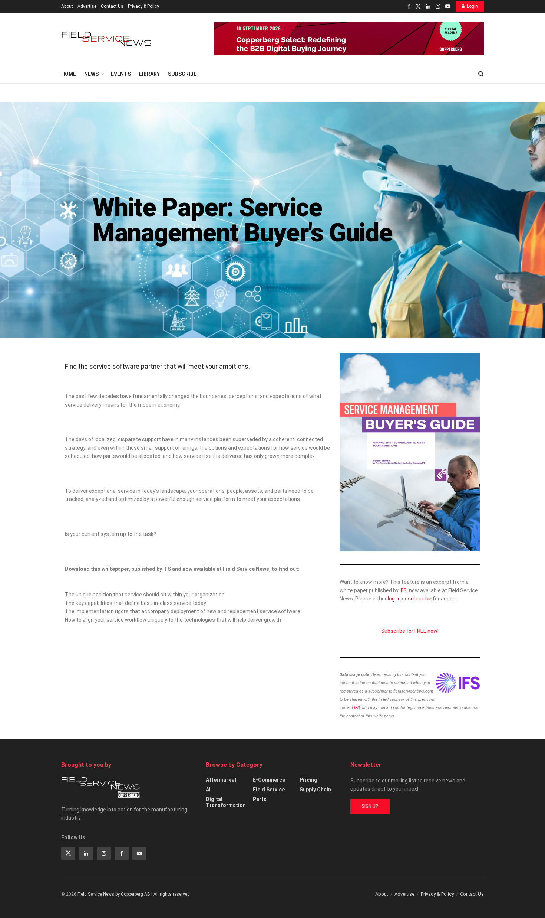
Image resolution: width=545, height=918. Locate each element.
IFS (357, 707)
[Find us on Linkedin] (86, 853)
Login (472, 6)
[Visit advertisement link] (349, 38)
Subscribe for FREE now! (410, 631)
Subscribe (182, 74)
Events (121, 74)
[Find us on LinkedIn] (428, 6)
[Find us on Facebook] (408, 6)
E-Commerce (269, 780)
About (67, 6)
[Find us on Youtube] (447, 6)
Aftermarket (221, 780)
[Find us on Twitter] (418, 6)
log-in (394, 599)
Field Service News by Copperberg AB (113, 894)
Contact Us (112, 6)
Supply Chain (315, 789)
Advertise (86, 6)
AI (208, 789)
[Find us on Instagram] (438, 6)
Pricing (308, 780)
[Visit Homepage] (107, 39)
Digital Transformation (226, 802)
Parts (260, 799)
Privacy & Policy (143, 6)
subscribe (420, 599)
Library (149, 74)
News (91, 74)
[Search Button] (481, 74)
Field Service (269, 789)
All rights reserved (171, 894)
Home (68, 74)
